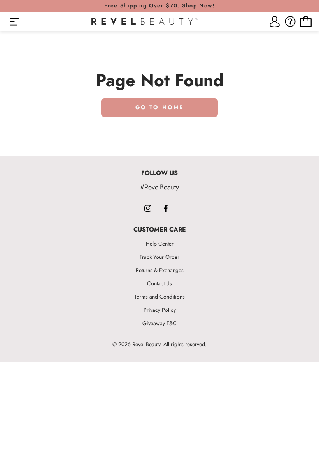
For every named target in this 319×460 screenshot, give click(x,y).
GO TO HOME (159, 107)
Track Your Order (159, 257)
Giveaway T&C (159, 323)
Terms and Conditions (159, 297)
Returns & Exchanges (160, 270)
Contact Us (159, 283)
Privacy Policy (160, 310)
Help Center (160, 244)
